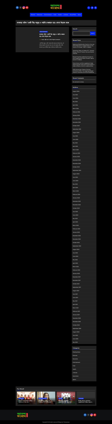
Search (75, 29)
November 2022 (77, 239)
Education (39, 14)
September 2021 (77, 287)
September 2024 (77, 170)
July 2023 (75, 211)
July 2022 (75, 253)
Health (60, 14)
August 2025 (76, 132)
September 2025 (77, 129)
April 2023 (75, 222)
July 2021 (75, 294)
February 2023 (76, 228)
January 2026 (76, 115)
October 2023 (76, 208)
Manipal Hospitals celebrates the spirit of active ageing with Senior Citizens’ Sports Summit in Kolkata (83, 58)
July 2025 (75, 136)
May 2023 (75, 218)
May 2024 (75, 184)
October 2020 (76, 325)
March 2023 (76, 225)
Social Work (73, 14)
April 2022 (75, 263)
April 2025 (75, 146)
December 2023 (77, 201)
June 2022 (75, 256)
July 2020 (75, 335)
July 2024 (75, 177)
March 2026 (76, 108)
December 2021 (77, 277)
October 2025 (76, 125)
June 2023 (75, 215)
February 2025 (76, 153)
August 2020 (76, 332)
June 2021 (75, 297)
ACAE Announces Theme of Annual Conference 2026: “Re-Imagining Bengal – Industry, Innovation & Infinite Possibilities (83, 71)
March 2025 (76, 149)
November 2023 (77, 204)
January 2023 (76, 232)
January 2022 (76, 273)
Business (33, 14)
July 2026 (75, 94)
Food (55, 14)
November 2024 (77, 163)
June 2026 (75, 98)
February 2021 (76, 311)
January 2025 (76, 156)
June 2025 (75, 139)
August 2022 (76, 249)
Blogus (60, 422)
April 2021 (75, 304)
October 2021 (76, 283)
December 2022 (77, 235)
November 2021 (77, 280)
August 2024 (76, 173)
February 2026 (76, 112)
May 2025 (75, 143)
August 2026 (76, 91)
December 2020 (77, 318)
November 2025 (77, 122)
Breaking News (76, 352)
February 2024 (76, 194)
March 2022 (76, 266)
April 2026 (75, 105)
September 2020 (77, 328)
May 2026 (75, 101)
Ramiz (43, 39)
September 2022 (77, 246)
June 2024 (75, 180)
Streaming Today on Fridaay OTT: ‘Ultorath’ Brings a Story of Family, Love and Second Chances (83, 52)
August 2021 (76, 290)
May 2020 (75, 342)
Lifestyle (66, 14)
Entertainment (48, 14)
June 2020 (75, 338)
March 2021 (76, 307)
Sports (79, 14)
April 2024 (75, 187)
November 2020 (77, 321)
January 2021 (76, 314)
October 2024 (76, 167)
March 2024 (76, 191)
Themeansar (66, 422)
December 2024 (77, 160)
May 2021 (75, 301)
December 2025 (77, 118)
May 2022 (75, 259)
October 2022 (76, 242)
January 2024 (76, 198)
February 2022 (76, 270)
